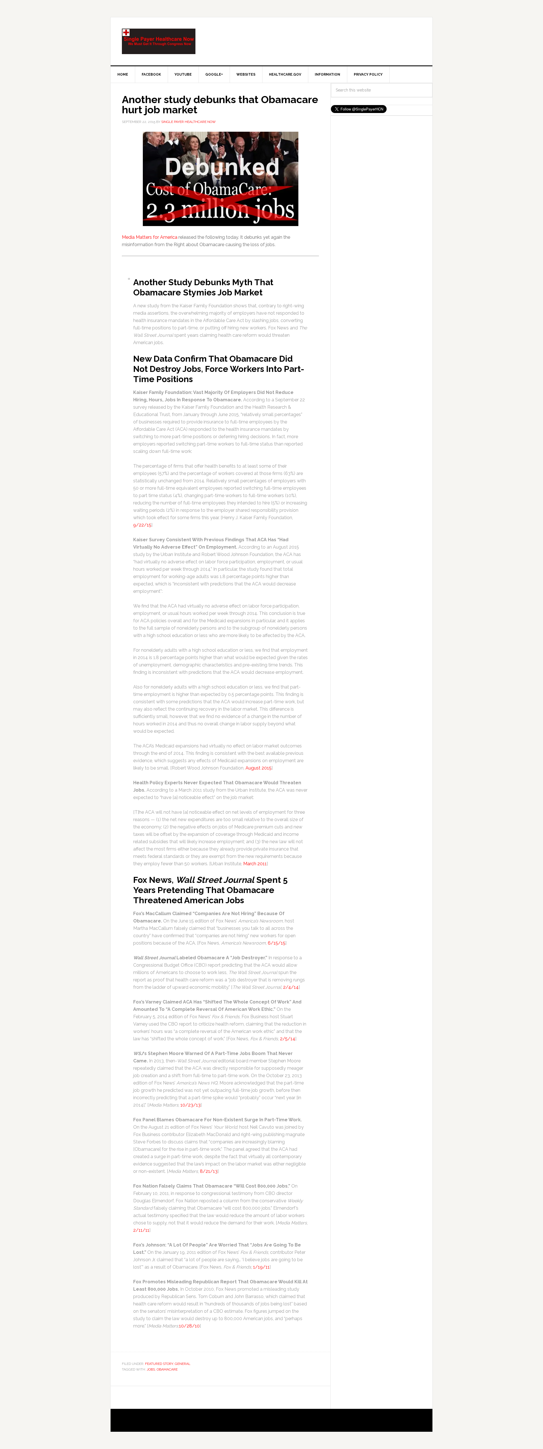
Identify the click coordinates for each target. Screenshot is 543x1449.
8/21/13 (208, 1171)
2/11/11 (141, 1230)
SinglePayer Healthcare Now (158, 41)
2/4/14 (291, 987)
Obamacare (167, 1369)
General (182, 1364)
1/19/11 (261, 1267)
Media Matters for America (149, 237)
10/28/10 (189, 1326)
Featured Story (159, 1364)
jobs (151, 1369)
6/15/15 (276, 943)
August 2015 (258, 768)
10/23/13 (190, 1105)
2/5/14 (287, 1038)
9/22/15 (142, 525)
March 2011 (255, 863)
